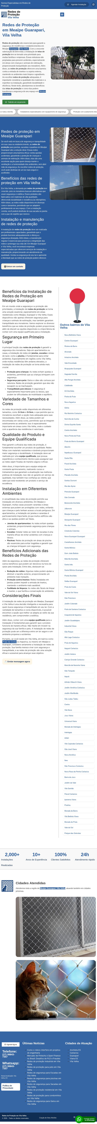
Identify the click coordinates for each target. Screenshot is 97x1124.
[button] (62, 14)
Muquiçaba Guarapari (72, 368)
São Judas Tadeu (71, 699)
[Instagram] (93, 4)
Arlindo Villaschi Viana (73, 682)
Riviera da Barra (70, 346)
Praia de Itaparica (71, 642)
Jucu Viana (68, 715)
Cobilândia (68, 385)
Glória (66, 407)
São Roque (68, 631)
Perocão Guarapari (71, 491)
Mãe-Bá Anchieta (71, 558)
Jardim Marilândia (71, 693)
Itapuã (66, 676)
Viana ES (74, 1058)
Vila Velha (24, 49)
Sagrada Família (70, 374)
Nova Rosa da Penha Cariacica (76, 771)
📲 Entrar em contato (13, 266)
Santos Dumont (70, 480)
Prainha (67, 805)
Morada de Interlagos (72, 726)
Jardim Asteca (70, 654)
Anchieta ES (75, 1050)
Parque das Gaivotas (72, 833)
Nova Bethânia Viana (72, 335)
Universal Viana (70, 721)
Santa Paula (69, 469)
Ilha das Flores (70, 525)
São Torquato (69, 670)
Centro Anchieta (70, 430)
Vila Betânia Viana (71, 816)
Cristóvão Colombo (71, 531)
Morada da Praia (70, 822)
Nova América (70, 754)
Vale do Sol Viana (71, 592)
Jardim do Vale (70, 782)
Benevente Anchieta (72, 503)
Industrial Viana (70, 626)
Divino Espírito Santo (72, 424)
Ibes (66, 760)
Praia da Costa (9, 642)
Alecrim (67, 447)
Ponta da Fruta (70, 396)
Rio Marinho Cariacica (73, 413)
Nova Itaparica (70, 402)
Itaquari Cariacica (71, 648)
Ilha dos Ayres (69, 486)
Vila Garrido (69, 788)
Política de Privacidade (8, 1087)
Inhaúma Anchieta (71, 357)
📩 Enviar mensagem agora (17, 661)
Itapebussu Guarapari (72, 452)
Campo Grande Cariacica (74, 659)
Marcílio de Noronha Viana (74, 665)
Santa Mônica (69, 547)
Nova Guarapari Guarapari (74, 536)
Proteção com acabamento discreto (63, 112)
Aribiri (66, 738)
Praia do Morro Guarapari (74, 441)
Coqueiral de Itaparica (72, 615)
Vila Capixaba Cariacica (73, 743)
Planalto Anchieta (71, 475)
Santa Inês (68, 564)
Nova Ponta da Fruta (72, 435)
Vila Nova (68, 710)
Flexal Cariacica (70, 794)
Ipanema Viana (70, 799)
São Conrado (69, 497)
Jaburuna (68, 508)
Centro (67, 704)
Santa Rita (68, 458)
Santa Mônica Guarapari (73, 570)
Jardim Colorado (70, 603)
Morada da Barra (70, 810)
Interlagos (68, 732)
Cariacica (74, 1053)
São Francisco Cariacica (73, 766)
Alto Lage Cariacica (71, 637)
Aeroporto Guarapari (72, 519)
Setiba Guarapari (70, 581)
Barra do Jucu (69, 777)
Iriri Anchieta (69, 391)
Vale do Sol (68, 827)
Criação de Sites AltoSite (47, 1118)
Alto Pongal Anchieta (72, 379)
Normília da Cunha (71, 419)
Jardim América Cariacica (74, 687)
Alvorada (67, 351)
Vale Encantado (70, 363)
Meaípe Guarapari (71, 514)
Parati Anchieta (70, 463)
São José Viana (70, 749)
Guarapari (14, 49)
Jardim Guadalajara (72, 620)
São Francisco (70, 598)
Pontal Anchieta (70, 575)
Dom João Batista (71, 553)
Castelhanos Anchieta (72, 542)
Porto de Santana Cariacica (75, 609)
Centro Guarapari (71, 340)
